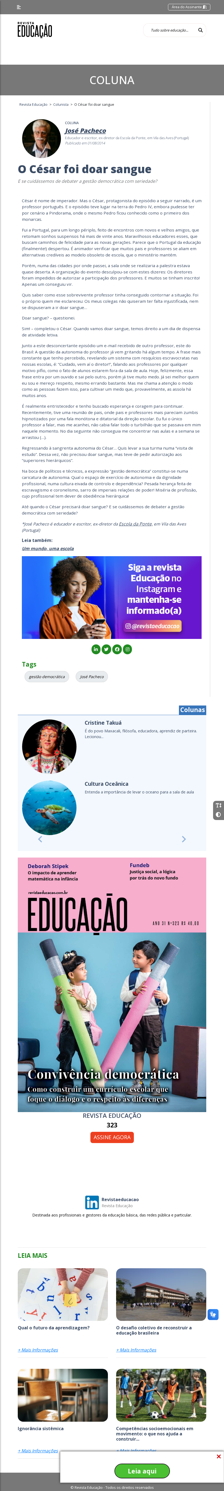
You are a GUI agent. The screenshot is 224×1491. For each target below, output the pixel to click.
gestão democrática (47, 676)
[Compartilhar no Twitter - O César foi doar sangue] (106, 649)
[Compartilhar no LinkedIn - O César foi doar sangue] (96, 649)
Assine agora (112, 1134)
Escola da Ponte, (136, 524)
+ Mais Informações (38, 1348)
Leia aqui (142, 1471)
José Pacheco (92, 676)
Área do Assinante (187, 6)
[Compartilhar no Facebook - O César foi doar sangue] (117, 649)
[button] (40, 837)
